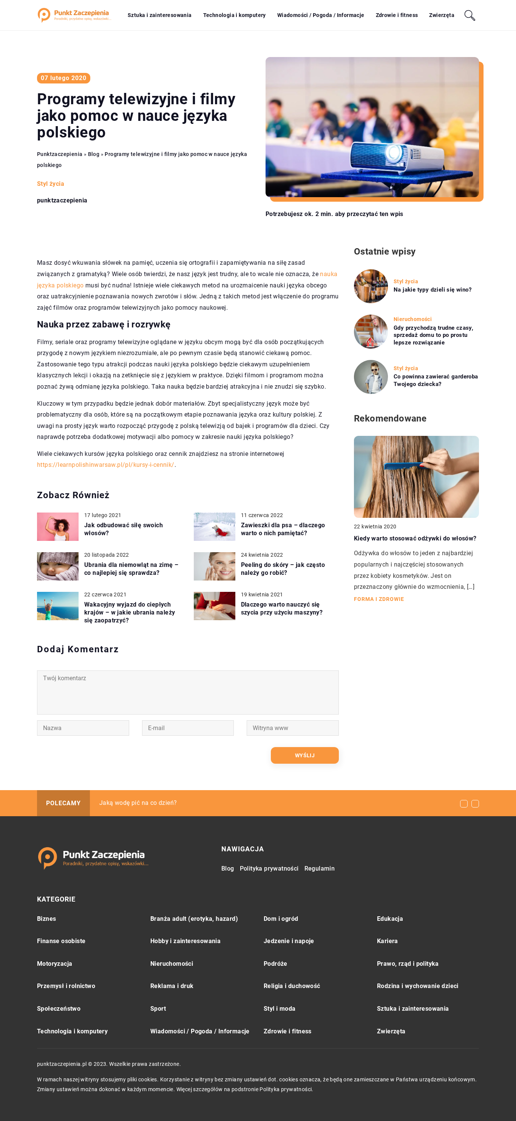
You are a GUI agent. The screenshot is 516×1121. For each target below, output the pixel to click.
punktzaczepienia (62, 200)
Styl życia (50, 183)
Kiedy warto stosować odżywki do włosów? (415, 538)
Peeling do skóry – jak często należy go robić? (283, 568)
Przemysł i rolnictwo (66, 986)
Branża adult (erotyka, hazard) (194, 918)
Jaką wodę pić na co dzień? (138, 802)
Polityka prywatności (269, 868)
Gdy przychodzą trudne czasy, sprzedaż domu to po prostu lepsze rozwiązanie (433, 335)
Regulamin (319, 868)
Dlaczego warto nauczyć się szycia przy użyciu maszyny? (282, 608)
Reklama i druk (172, 986)
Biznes (46, 918)
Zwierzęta (441, 15)
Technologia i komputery (234, 15)
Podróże (275, 963)
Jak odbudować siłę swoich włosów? (123, 529)
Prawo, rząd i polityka (408, 963)
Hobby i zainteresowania (185, 941)
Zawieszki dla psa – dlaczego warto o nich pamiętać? (283, 529)
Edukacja (390, 918)
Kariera (387, 941)
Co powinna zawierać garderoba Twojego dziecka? (436, 380)
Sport (158, 1008)
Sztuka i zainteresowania (160, 15)
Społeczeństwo (58, 1008)
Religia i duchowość (292, 986)
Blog (227, 868)
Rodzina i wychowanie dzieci (418, 986)
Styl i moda (279, 1008)
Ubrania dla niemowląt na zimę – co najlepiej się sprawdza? (131, 568)
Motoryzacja (54, 963)
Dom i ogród (281, 918)
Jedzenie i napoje (289, 941)
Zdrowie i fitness (397, 15)
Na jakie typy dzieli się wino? (432, 289)
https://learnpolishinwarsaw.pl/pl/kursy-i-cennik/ (106, 464)
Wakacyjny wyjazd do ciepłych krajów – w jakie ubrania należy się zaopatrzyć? (129, 612)
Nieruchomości (171, 963)
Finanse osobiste (61, 941)
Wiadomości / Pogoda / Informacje (321, 15)
